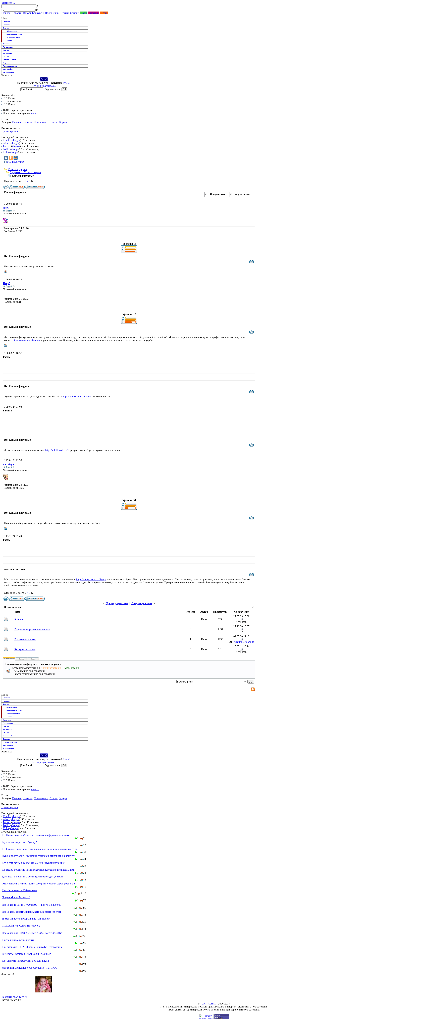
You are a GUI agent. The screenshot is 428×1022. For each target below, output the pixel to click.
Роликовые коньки (25, 639)
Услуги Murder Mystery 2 (16, 897)
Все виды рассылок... (44, 85)
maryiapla (9, 464)
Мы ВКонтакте (15, 161)
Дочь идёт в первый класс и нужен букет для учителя (32, 876)
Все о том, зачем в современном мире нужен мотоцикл (33, 862)
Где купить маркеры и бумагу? (19, 842)
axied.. (6, 143)
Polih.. (6, 149)
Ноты (83, 13)
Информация (8, 72)
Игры (104, 13)
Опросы (6, 63)
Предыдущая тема (117, 603)
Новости (17, 13)
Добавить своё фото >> (14, 996)
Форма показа (242, 194)
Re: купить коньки (24, 649)
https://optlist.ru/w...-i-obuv (77, 396)
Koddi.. (7, 140)
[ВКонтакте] (6, 158)
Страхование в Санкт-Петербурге (21, 925)
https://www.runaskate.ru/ (26, 340)
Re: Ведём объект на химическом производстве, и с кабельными (38, 869)
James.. (7, 146)
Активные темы (13, 37)
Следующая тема (141, 603)
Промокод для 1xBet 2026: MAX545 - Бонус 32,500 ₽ (32, 933)
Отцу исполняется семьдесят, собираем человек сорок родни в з (38, 883)
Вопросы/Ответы (10, 60)
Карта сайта (8, 69)
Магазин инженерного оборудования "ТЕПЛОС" (30, 967)
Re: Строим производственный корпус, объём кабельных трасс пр (39, 849)
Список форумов (17, 169)
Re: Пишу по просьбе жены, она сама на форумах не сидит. (36, 835)
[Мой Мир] (16, 158)
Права (33, 659)
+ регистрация (9, 131)
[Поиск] (2, 10)
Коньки (18, 619)
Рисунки (94, 13)
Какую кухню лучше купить (18, 940)
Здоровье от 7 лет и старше (25, 172)
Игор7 (6, 283)
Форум (27, 13)
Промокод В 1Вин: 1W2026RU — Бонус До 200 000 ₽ (32, 904)
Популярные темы (14, 34)
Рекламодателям (10, 66)
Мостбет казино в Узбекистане (19, 890)
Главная (5, 13)
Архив (9, 41)
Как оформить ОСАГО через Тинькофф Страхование (32, 947)
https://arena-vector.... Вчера (91, 579)
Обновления (12, 31)
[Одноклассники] (11, 158)
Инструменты (217, 194)
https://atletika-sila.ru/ (56, 450)
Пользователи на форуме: (13, 658)
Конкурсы (38, 13)
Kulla (6, 152)
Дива (6, 207)
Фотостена (7, 53)
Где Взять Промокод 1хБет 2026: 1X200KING (28, 953)
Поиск (21, 659)
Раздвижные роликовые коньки (32, 629)
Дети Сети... (209, 1003)
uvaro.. (35, 113)
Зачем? (66, 82)
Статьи (65, 13)
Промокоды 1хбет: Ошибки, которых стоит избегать (31, 911)
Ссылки (74, 13)
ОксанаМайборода (243, 641)
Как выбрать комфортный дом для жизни (25, 960)
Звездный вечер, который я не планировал (26, 918)
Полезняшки (52, 13)
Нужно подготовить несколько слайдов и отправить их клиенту (38, 855)
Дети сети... (8, 2)
